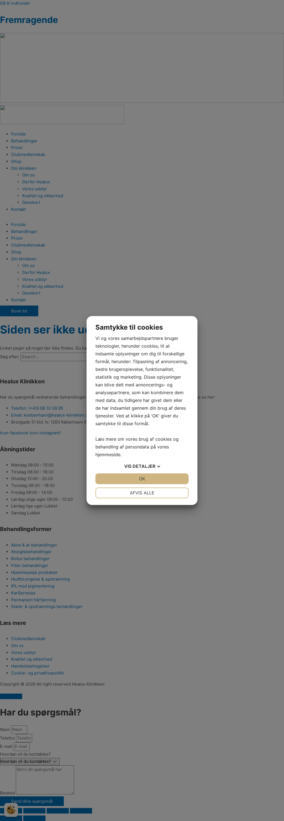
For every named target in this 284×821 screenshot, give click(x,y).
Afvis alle (142, 493)
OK (142, 478)
